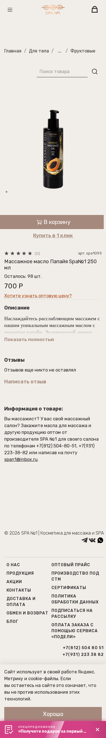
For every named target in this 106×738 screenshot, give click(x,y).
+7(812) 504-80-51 (56, 446)
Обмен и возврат (27, 613)
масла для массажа (65, 425)
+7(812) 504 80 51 (83, 647)
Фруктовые (82, 51)
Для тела (39, 51)
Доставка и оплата (21, 601)
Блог (12, 621)
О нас (13, 565)
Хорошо (53, 714)
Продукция (20, 573)
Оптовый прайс (70, 565)
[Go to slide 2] (10, 192)
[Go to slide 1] (6, 192)
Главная (12, 51)
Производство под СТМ (75, 576)
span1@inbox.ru (21, 459)
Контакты (19, 590)
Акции (14, 581)
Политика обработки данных (75, 599)
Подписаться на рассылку (72, 613)
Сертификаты (68, 587)
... (59, 51)
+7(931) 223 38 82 (83, 654)
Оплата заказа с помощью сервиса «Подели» (74, 631)
